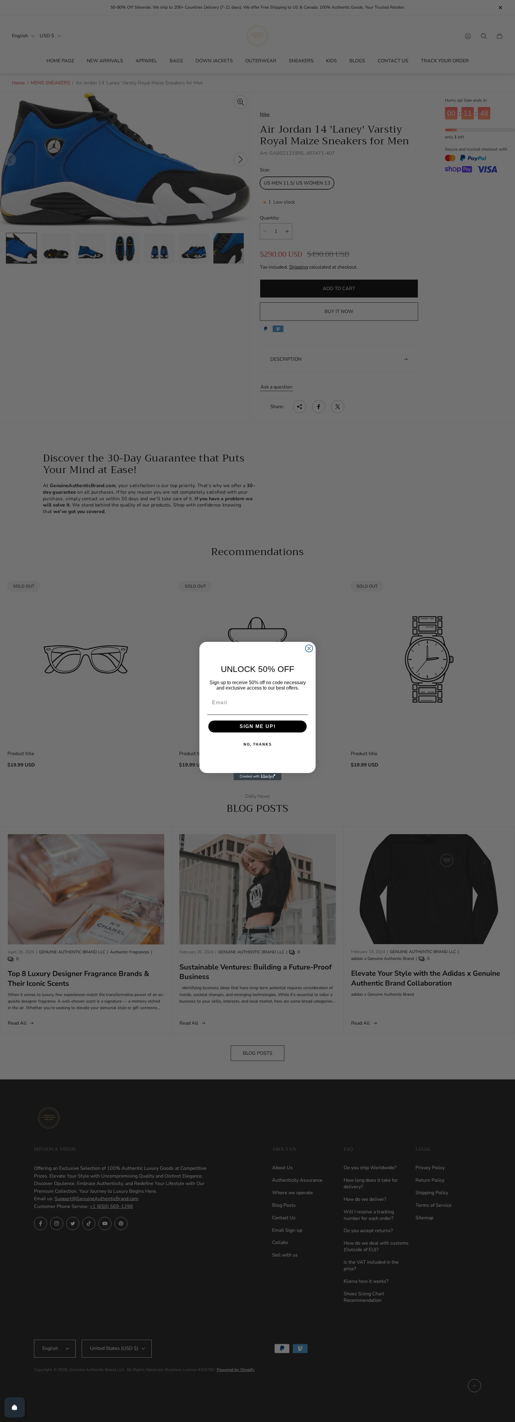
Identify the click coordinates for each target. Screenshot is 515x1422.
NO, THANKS (257, 744)
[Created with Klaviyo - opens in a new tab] (257, 776)
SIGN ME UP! (258, 726)
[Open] (14, 1407)
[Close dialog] (309, 648)
